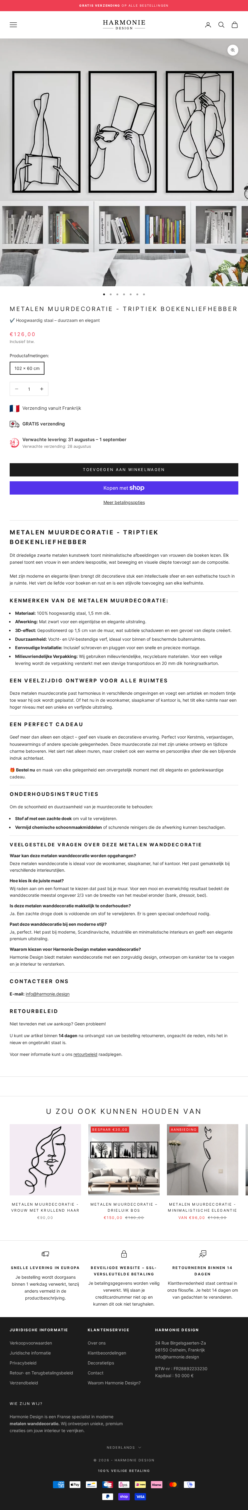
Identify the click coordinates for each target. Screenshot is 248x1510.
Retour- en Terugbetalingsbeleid (41, 1372)
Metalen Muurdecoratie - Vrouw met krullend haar (45, 1207)
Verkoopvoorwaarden (31, 1342)
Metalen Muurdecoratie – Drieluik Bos (124, 1207)
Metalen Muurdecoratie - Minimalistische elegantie (202, 1207)
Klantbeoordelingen (107, 1352)
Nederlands (121, 1447)
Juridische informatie (30, 1352)
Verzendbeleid (24, 1382)
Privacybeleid (23, 1362)
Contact (95, 1372)
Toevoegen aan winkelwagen (124, 469)
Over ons (97, 1342)
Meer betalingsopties (124, 502)
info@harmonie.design (48, 993)
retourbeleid (85, 1054)
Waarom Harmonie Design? (114, 1382)
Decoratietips (101, 1362)
